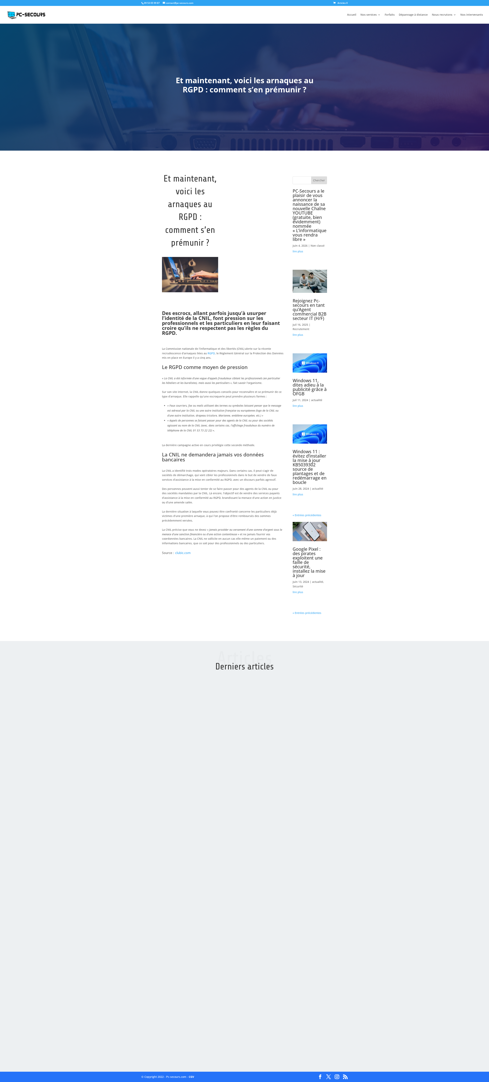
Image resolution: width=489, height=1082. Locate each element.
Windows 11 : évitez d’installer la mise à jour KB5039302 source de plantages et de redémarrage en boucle (309, 466)
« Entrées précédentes (307, 515)
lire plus (298, 251)
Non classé (318, 245)
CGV (191, 1077)
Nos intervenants (471, 14)
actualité (316, 400)
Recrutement (301, 329)
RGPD (211, 353)
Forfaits (390, 14)
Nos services (368, 14)
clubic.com (183, 553)
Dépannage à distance (413, 14)
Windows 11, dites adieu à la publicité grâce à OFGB (310, 387)
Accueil (351, 14)
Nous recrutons (442, 14)
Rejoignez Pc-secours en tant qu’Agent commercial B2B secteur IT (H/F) (309, 309)
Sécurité (298, 586)
